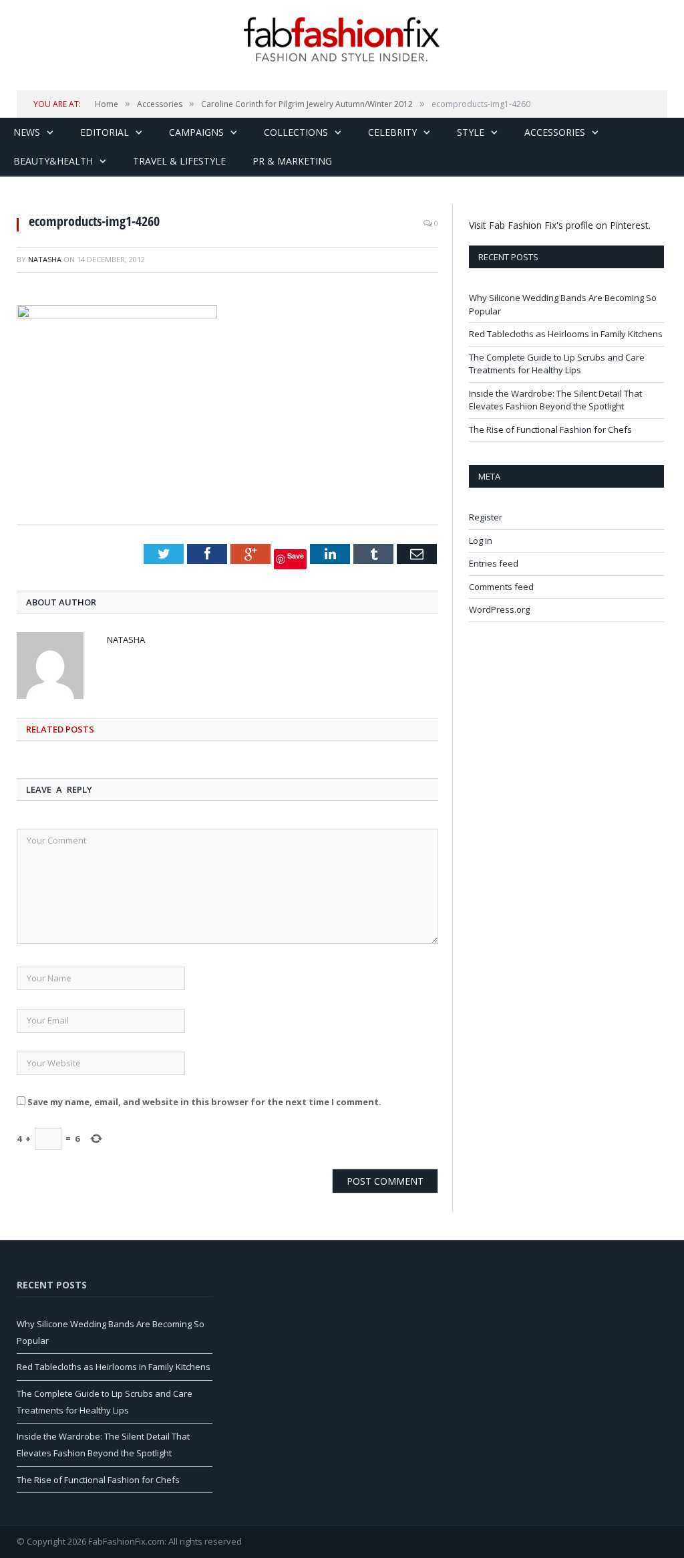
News (26, 132)
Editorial (104, 132)
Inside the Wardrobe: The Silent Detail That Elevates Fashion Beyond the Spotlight (555, 400)
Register (485, 517)
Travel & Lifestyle (179, 161)
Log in (480, 540)
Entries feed (493, 563)
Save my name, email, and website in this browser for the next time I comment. (204, 1102)
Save (295, 556)
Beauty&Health (53, 161)
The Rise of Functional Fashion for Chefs (550, 429)
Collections (296, 132)
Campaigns (196, 132)
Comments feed (501, 587)
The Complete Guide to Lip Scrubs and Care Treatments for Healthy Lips (557, 364)
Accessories (554, 132)
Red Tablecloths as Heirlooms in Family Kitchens (566, 334)
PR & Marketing (292, 161)
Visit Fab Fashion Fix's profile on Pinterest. (560, 225)
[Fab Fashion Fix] (342, 39)
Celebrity (392, 132)
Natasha (44, 259)
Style (470, 132)
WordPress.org (499, 609)
